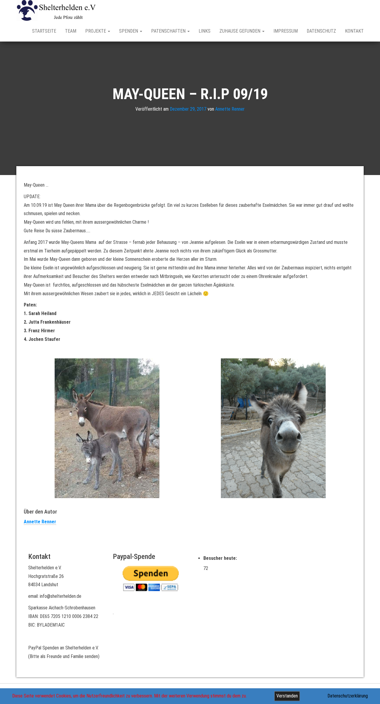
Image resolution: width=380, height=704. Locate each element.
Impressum (285, 31)
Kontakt (354, 31)
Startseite (44, 31)
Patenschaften (169, 31)
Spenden (129, 31)
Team (70, 31)
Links (204, 31)
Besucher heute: (220, 558)
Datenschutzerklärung (347, 696)
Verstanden (287, 696)
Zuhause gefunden (240, 31)
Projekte (96, 31)
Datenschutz (321, 31)
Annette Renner (230, 109)
